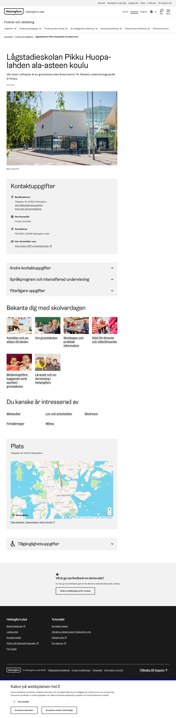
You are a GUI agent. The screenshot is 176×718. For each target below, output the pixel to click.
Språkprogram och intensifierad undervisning (49, 279)
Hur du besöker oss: (25, 241)
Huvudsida (8, 37)
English (143, 11)
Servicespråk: (22, 216)
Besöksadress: (23, 197)
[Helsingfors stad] (14, 670)
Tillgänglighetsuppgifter (38, 543)
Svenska (134, 11)
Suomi (125, 11)
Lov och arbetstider (59, 414)
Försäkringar (15, 424)
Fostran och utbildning (24, 37)
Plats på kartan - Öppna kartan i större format (31, 522)
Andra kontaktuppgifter (30, 268)
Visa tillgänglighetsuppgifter (29, 205)
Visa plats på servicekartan (28, 208)
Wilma (50, 424)
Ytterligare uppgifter (27, 290)
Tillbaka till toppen (152, 670)
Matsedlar (14, 414)
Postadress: (21, 229)
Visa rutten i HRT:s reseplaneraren (32, 246)
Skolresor (91, 414)
